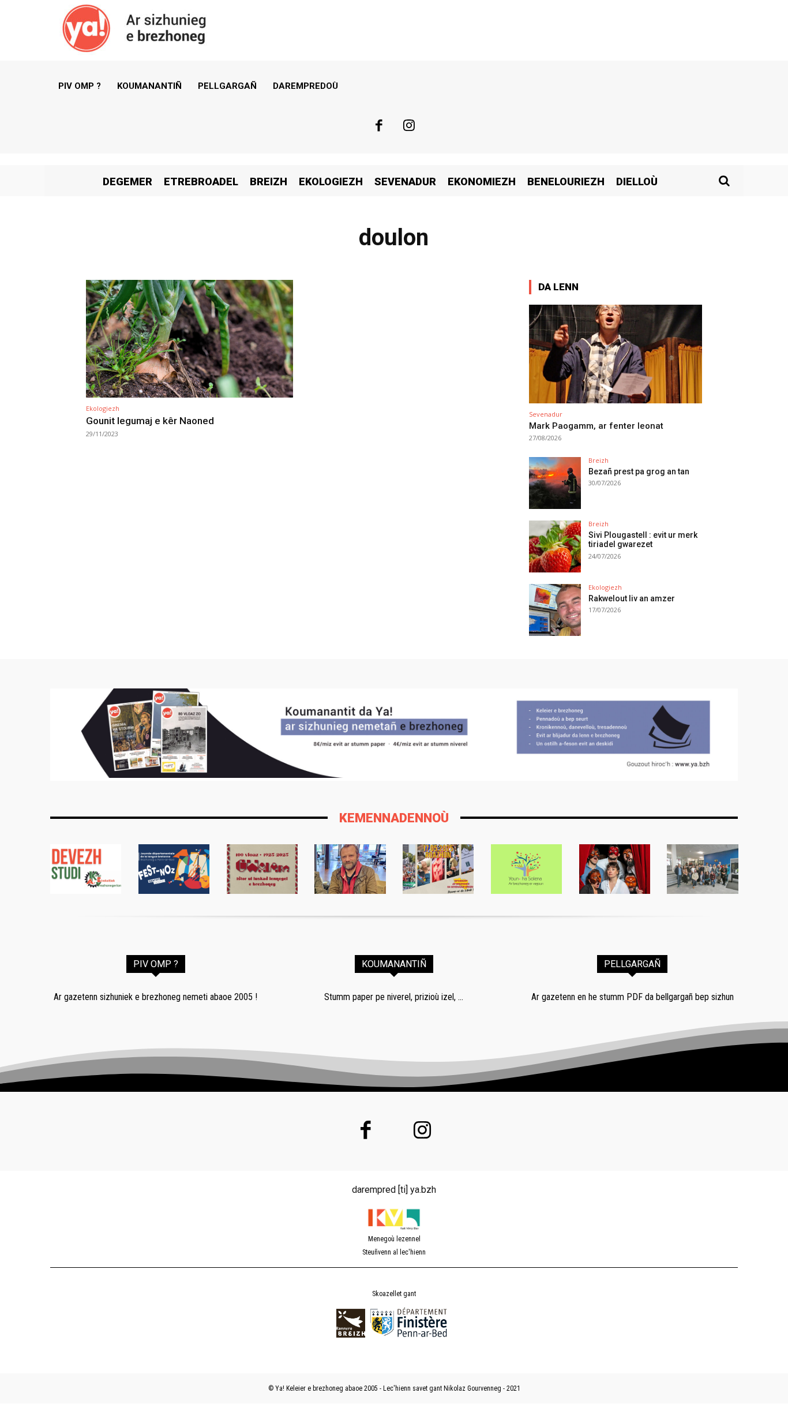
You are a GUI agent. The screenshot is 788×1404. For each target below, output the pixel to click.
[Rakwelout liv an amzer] (555, 610)
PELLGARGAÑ (632, 964)
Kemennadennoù (394, 818)
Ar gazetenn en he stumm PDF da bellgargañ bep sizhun (632, 996)
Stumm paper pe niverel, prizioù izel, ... (393, 996)
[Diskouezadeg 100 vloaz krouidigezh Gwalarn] (262, 869)
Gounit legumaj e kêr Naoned (150, 420)
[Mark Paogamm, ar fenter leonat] (615, 354)
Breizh (598, 460)
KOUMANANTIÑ (394, 964)
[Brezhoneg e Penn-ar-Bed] (173, 869)
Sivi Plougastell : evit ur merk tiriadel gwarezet (642, 539)
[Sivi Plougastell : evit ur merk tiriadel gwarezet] (555, 546)
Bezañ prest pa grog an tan (638, 471)
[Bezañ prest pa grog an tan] (555, 483)
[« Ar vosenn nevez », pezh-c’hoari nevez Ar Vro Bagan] (614, 869)
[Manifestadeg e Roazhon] (438, 869)
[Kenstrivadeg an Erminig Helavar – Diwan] (702, 869)
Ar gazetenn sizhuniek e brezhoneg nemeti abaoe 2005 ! (155, 996)
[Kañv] (349, 869)
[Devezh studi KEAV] (85, 869)
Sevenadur (545, 414)
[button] (724, 180)
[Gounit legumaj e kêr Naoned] (189, 339)
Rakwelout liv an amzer (631, 598)
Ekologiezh (102, 408)
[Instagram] (409, 127)
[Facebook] (379, 127)
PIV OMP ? (155, 964)
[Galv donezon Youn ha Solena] (526, 869)
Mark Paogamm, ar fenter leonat (596, 426)
